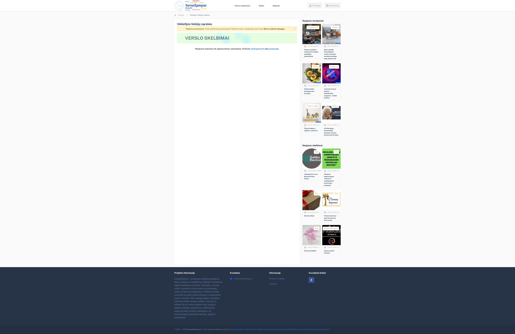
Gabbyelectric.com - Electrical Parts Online (311, 176)
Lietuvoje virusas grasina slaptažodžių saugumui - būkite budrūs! (330, 93)
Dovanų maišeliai (310, 251)
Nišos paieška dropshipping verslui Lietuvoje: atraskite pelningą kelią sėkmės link (330, 54)
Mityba (315, 67)
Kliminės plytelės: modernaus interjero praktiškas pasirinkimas (311, 53)
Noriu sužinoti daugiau (274, 29)
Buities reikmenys (331, 228)
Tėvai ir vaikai (312, 106)
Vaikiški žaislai (251, 329)
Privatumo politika (276, 279)
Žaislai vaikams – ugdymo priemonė (311, 129)
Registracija (333, 5)
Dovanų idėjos (309, 216)
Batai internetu (237, 329)
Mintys (335, 106)
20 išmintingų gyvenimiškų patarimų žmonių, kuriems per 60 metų (331, 132)
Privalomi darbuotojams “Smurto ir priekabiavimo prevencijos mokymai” (329, 179)
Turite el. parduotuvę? (242, 6)
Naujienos (334, 67)
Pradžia (181, 15)
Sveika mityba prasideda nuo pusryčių (309, 91)
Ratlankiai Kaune (295, 329)
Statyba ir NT (313, 27)
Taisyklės (273, 284)
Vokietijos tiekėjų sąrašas (194, 24)
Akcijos (261, 6)
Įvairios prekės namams (329, 252)
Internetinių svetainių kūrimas (316, 329)
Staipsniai (276, 6)
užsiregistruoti (257, 49)
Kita (316, 152)
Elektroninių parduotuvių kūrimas (272, 329)
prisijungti (274, 49)
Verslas (335, 27)
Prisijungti (316, 5)
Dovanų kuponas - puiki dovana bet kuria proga (330, 218)
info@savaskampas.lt (243, 279)
